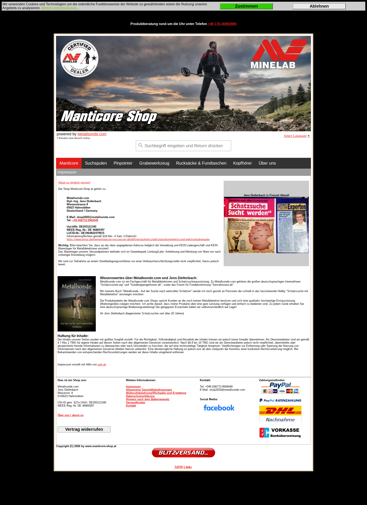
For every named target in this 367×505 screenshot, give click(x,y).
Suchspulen (96, 163)
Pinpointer (123, 163)
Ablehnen (319, 6)
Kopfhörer (242, 163)
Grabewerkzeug (154, 163)
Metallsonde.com (92, 134)
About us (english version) (74, 182)
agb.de (102, 364)
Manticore (68, 163)
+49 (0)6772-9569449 (85, 220)
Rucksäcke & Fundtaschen (201, 163)
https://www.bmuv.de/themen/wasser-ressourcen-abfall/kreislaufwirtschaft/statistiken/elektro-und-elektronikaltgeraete (138, 239)
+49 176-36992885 (222, 24)
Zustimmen (246, 6)
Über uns (267, 163)
